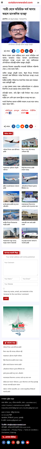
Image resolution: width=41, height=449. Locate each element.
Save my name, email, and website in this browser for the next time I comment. (18, 292)
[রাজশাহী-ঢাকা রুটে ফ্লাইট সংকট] (30, 214)
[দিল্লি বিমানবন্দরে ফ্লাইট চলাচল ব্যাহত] (30, 160)
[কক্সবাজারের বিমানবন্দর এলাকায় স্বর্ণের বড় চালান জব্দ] (30, 196)
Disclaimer (5, 432)
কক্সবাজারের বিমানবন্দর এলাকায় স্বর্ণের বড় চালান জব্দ (17, 377)
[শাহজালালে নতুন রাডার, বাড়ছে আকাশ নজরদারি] (11, 233)
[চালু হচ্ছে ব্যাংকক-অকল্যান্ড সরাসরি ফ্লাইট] (30, 233)
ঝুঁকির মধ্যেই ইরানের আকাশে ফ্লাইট (12, 364)
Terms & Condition (30, 430)
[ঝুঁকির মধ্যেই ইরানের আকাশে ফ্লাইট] (11, 178)
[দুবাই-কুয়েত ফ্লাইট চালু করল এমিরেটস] (11, 196)
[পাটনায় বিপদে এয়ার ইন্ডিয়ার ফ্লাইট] (11, 142)
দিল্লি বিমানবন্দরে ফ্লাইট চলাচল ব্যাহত (12, 360)
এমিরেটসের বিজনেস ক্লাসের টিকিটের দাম (13, 369)
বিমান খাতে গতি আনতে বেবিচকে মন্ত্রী (12, 351)
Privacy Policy (17, 430)
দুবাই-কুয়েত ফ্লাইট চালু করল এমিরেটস (13, 373)
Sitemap (13, 432)
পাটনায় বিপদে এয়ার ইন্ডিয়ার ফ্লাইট (12, 347)
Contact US (5, 430)
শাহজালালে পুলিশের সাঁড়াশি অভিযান (12, 356)
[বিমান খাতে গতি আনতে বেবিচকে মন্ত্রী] (30, 142)
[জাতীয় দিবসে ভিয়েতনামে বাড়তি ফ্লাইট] (11, 214)
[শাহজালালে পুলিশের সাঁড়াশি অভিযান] (11, 160)
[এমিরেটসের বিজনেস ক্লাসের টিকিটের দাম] (30, 178)
